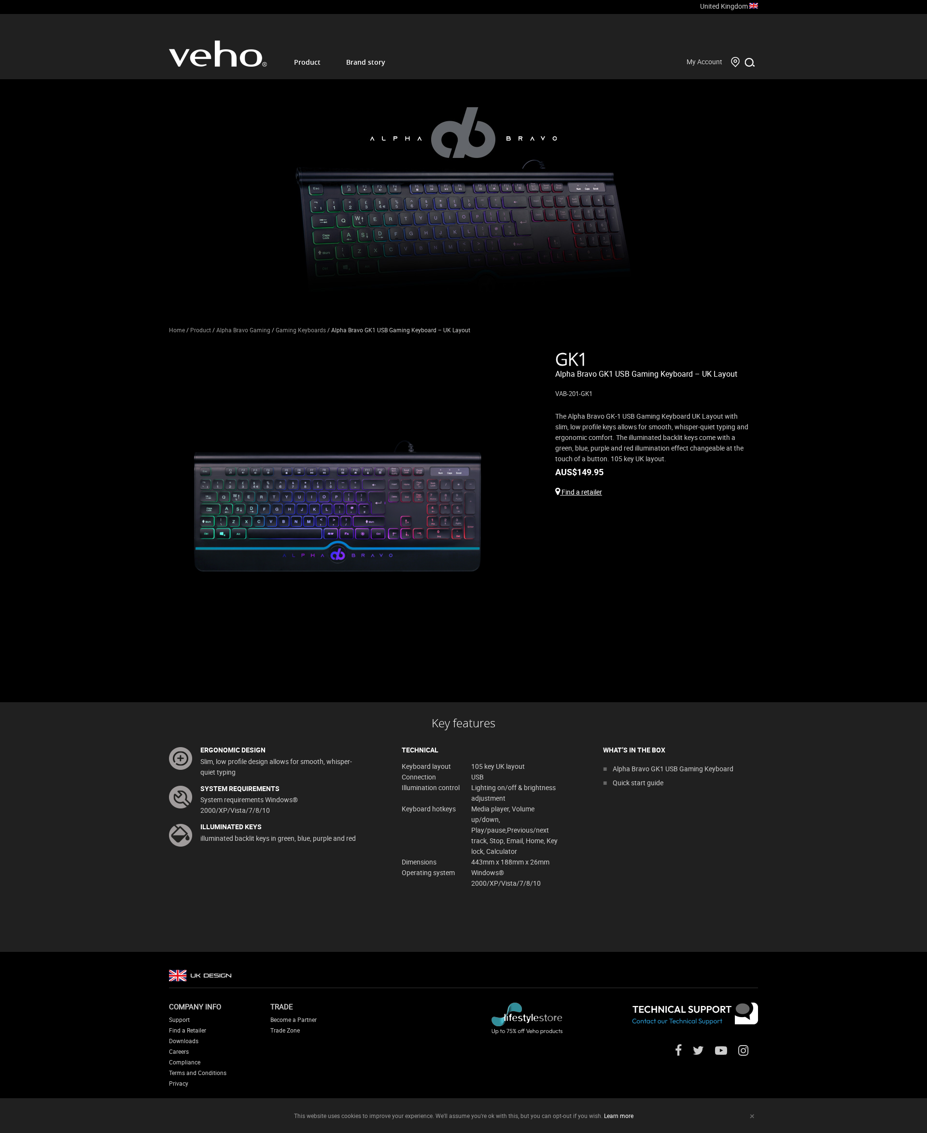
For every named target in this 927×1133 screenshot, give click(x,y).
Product (307, 62)
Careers (179, 1051)
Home (177, 330)
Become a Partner (293, 1019)
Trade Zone (285, 1030)
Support (179, 1019)
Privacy (178, 1083)
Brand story (365, 62)
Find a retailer (581, 491)
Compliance (184, 1062)
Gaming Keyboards (301, 330)
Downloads (183, 1041)
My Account (704, 61)
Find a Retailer (187, 1030)
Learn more (618, 1115)
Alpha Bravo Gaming (243, 330)
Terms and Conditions (197, 1072)
